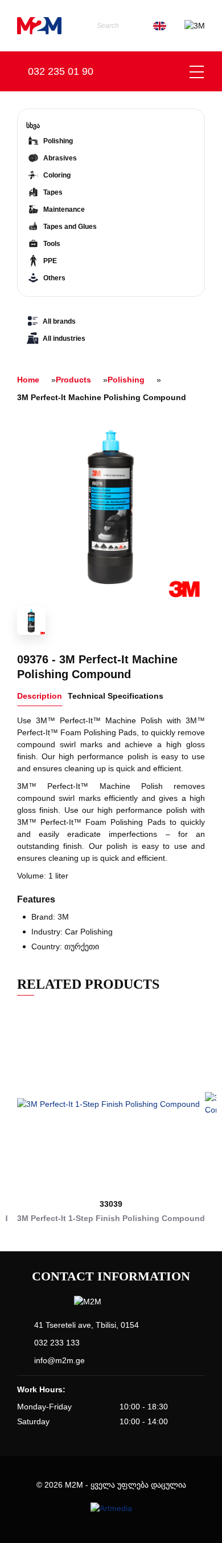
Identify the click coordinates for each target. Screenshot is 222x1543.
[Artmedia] (111, 1508)
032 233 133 (57, 1342)
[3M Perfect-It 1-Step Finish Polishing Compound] (111, 1104)
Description (39, 695)
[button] (12, 1122)
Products (73, 379)
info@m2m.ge (59, 1360)
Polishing (126, 379)
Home (28, 379)
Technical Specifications (115, 695)
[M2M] (39, 25)
